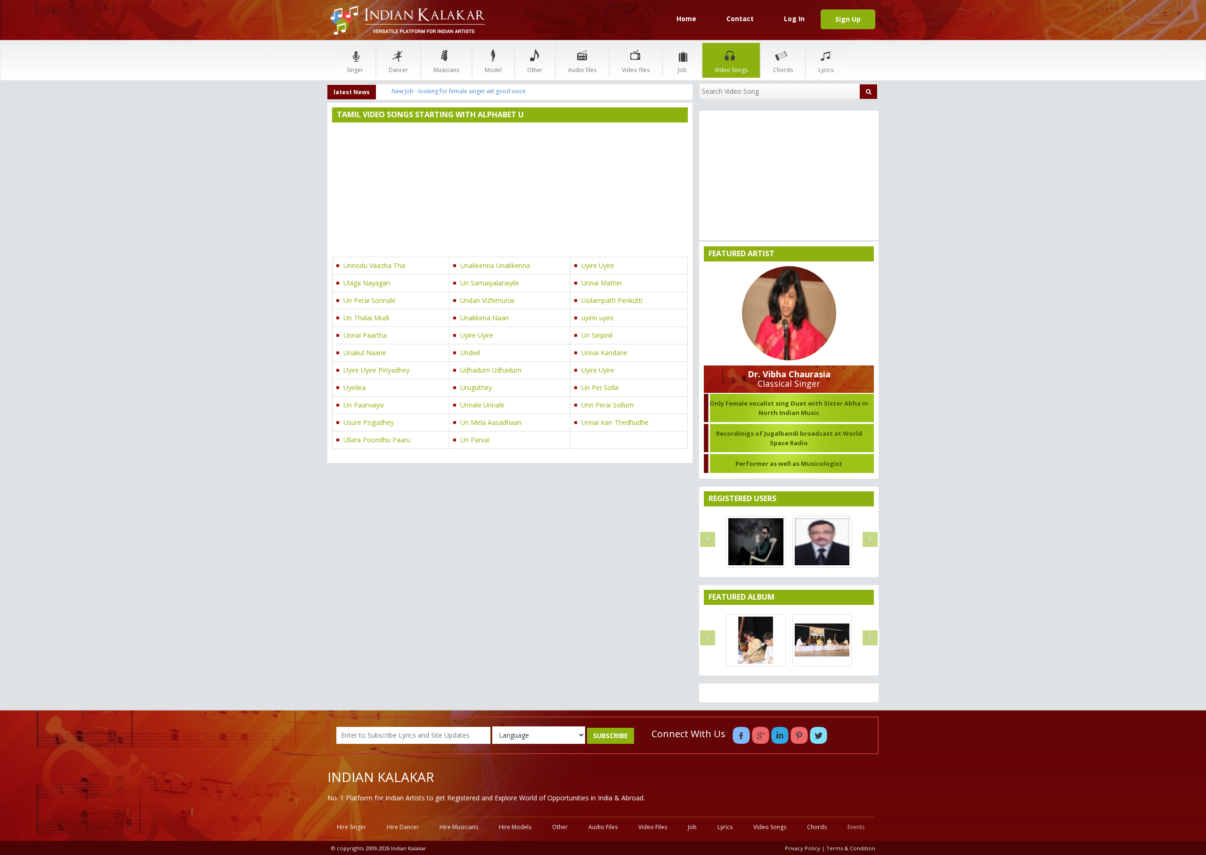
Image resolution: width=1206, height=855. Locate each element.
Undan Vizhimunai (487, 300)
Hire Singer (351, 827)
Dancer (398, 70)
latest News (352, 92)
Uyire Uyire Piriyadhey (376, 370)
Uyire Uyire (597, 265)
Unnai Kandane (604, 352)
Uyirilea (354, 387)
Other (535, 70)
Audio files (582, 70)
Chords (783, 70)
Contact (740, 18)
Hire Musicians (459, 827)
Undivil (470, 352)
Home (686, 18)
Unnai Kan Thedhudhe (615, 422)
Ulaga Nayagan (366, 282)
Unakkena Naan (484, 317)
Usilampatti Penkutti (612, 300)
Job (682, 70)
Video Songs (731, 70)
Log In (794, 18)
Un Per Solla (600, 387)
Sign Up (848, 19)
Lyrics (825, 70)
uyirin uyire (597, 317)
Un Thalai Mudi (366, 317)
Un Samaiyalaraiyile (489, 282)
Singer (355, 70)
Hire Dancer (403, 827)
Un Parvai (474, 439)
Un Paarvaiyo (363, 404)
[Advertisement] (510, 191)
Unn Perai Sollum (607, 404)
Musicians (446, 70)
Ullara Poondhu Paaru (376, 439)
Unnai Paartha (365, 335)
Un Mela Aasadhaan (491, 422)
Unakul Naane (364, 352)
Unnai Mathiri (601, 282)
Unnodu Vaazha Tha (374, 265)
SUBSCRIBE (610, 735)
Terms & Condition (850, 848)
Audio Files (603, 827)
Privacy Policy (802, 848)
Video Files (652, 827)
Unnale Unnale (482, 404)
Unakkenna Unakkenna (495, 265)
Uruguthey (476, 387)
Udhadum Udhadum (491, 370)
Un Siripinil (596, 335)
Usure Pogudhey (368, 422)
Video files (636, 70)
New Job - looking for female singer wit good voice (458, 91)
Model (493, 70)
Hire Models (515, 827)
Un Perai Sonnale (369, 300)
